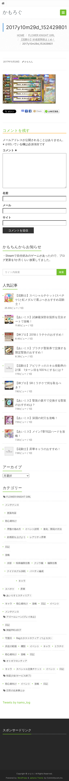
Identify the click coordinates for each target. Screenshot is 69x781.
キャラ (22, 580)
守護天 (8, 638)
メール (7, 205)
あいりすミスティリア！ (19, 595)
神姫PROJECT (13, 630)
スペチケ (9, 588)
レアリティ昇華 (38, 537)
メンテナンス (12, 504)
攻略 (7, 554)
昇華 (23, 588)
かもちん (28, 61)
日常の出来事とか (15, 690)
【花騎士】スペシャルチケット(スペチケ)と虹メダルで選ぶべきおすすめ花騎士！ (39, 300)
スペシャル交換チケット (29, 668)
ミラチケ (59, 646)
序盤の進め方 (14, 529)
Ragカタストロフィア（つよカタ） (34, 638)
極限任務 (52, 563)
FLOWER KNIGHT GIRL (41, 35)
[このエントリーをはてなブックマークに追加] (22, 111)
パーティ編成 (37, 571)
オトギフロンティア (16, 660)
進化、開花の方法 (52, 529)
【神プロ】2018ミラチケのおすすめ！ (39, 334)
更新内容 (11, 513)
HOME (20, 35)
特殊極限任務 (23, 563)
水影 (9, 563)
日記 (7, 546)
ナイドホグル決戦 (16, 571)
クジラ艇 (38, 563)
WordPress (22, 778)
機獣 (23, 646)
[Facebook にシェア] (30, 111)
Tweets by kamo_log (16, 702)
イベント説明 (32, 529)
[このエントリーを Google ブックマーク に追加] (26, 111)
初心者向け (11, 520)
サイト (7, 217)
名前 (5, 193)
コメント (10, 150)
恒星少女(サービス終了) (18, 675)
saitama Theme (36, 778)
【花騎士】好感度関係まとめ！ (37, 39)
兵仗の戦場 (11, 646)
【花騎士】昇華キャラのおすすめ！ (38, 449)
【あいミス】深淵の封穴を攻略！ (36, 418)
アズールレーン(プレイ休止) (21, 616)
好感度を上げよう (16, 537)
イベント (54, 603)
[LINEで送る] (51, 111)
